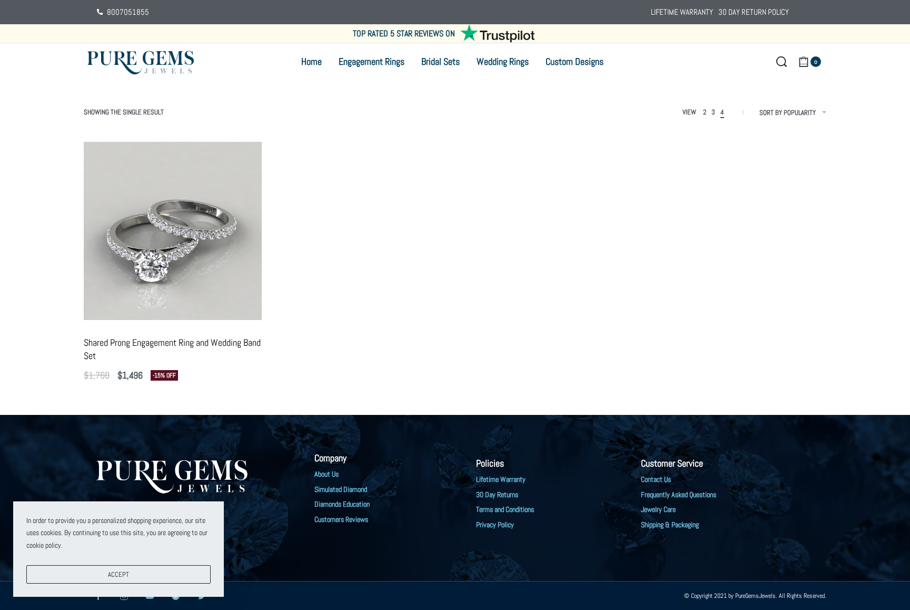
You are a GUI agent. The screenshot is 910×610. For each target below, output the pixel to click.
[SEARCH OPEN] (781, 61)
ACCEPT (118, 574)
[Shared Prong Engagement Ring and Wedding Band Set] (173, 231)
